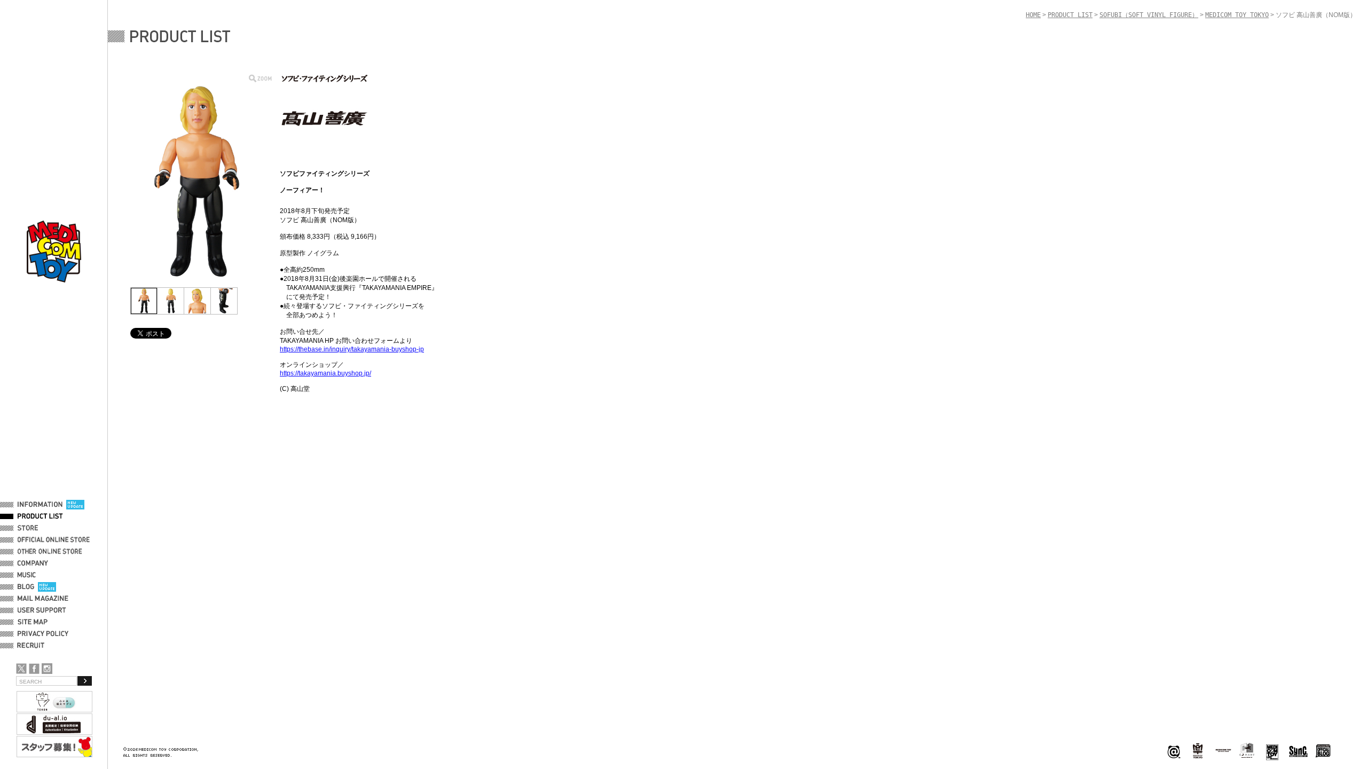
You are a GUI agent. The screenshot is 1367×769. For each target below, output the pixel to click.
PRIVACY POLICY (43, 634)
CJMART (1246, 750)
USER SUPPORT (42, 610)
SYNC (1298, 751)
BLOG (26, 587)
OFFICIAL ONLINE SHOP (55, 540)
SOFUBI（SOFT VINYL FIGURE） (1148, 15)
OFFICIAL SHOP (41, 528)
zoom (260, 78)
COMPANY (33, 563)
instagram (47, 668)
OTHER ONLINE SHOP (51, 551)
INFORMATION (40, 504)
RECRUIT (33, 645)
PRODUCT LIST (40, 516)
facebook (34, 668)
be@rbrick (1174, 751)
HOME (1033, 15)
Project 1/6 (1197, 751)
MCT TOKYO (1223, 750)
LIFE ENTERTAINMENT (1272, 751)
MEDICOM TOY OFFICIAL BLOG (1323, 751)
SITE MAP (33, 622)
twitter (21, 668)
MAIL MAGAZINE (43, 598)
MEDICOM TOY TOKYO (1237, 15)
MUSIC (28, 575)
